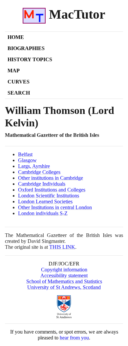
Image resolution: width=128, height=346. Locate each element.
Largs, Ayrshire (34, 166)
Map (14, 70)
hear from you (74, 337)
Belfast (25, 154)
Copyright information (64, 269)
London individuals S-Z (43, 213)
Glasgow (27, 160)
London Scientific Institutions (48, 195)
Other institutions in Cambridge (50, 178)
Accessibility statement (64, 275)
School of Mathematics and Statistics (64, 281)
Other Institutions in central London (55, 207)
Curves (19, 81)
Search (19, 93)
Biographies (26, 48)
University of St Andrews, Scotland (64, 287)
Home (16, 37)
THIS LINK (62, 247)
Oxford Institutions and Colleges (51, 189)
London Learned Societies (45, 201)
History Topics (30, 59)
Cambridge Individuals (41, 184)
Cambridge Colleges (39, 172)
